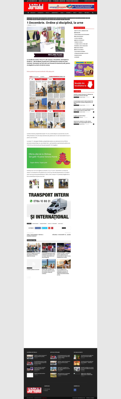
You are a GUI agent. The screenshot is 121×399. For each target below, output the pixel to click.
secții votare (60, 223)
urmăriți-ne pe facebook (89, 0)
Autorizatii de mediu (80, 51)
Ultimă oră (67, 19)
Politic (47, 12)
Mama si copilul (78, 42)
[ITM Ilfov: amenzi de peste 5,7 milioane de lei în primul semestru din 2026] (34, 247)
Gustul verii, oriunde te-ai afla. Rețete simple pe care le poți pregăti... (64, 368)
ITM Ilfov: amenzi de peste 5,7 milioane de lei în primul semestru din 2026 (33, 255)
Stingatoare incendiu (72, 1)
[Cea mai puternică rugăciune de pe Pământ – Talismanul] (77, 363)
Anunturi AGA (78, 55)
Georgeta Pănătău (43, 223)
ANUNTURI (62, 1)
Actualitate (40, 12)
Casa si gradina (78, 38)
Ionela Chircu (82, 124)
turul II (62, 19)
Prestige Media (44, 397)
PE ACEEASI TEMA (31, 240)
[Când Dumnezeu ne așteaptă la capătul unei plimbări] (53, 375)
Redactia (29, 25)
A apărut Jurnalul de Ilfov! (33, 269)
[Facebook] (75, 390)
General (34, 19)
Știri (54, 19)
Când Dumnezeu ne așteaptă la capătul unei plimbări (64, 374)
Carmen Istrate (82, 97)
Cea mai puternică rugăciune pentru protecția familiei (87, 356)
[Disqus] (49, 297)
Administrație (55, 12)
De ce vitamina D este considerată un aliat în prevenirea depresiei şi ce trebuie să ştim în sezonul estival (63, 272)
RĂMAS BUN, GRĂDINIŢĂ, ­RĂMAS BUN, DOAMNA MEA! (86, 374)
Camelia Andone (35, 223)
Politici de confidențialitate (78, 397)
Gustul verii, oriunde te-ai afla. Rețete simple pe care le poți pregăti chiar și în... (83, 122)
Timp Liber (86, 12)
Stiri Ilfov (33, 12)
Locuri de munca (79, 36)
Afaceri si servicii (79, 47)
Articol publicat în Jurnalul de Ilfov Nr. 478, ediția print (40, 71)
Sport (74, 12)
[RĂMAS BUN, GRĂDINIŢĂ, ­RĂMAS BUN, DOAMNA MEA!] (77, 375)
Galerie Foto (29, 19)
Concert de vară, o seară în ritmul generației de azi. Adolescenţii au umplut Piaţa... (84, 109)
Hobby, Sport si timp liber (82, 43)
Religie (80, 12)
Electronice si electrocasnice (82, 34)
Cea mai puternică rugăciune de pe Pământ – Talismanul (87, 362)
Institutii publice (79, 49)
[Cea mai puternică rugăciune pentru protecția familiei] (77, 357)
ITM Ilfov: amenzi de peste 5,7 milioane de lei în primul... (40, 356)
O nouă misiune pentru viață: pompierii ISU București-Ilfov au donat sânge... (40, 362)
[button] (92, 12)
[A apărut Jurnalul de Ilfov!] (34, 264)
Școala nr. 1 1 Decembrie (52, 223)
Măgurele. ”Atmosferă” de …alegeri (61, 234)
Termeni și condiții (90, 397)
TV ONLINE (56, 1)
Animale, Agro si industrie (81, 45)
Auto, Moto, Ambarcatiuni (81, 30)
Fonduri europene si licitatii (81, 53)
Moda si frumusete (79, 40)
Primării (47, 19)
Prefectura (43, 19)
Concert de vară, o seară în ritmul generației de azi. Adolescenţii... (39, 368)
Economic (68, 12)
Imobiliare (77, 32)
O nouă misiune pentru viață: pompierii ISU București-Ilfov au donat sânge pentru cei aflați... (83, 102)
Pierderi (77, 57)
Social (62, 12)
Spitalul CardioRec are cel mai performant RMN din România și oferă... (87, 368)
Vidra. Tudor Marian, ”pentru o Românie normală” (35, 235)
